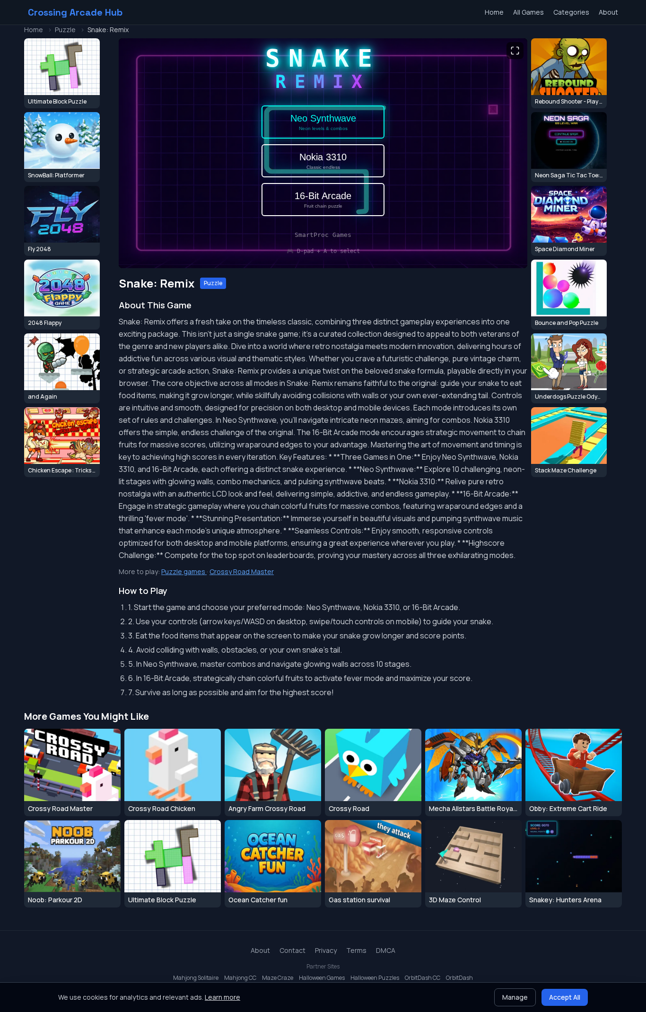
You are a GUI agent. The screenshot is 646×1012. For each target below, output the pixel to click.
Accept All (564, 997)
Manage (515, 997)
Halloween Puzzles (374, 978)
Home (494, 12)
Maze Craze (277, 978)
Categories (571, 12)
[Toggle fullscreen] (515, 50)
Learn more (222, 997)
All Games (528, 12)
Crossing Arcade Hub (75, 12)
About (608, 12)
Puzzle (65, 29)
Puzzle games (184, 571)
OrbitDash (459, 978)
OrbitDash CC (422, 978)
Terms (356, 950)
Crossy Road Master (242, 571)
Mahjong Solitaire (195, 978)
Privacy (326, 950)
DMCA (385, 950)
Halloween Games (322, 978)
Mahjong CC (240, 978)
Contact (292, 950)
